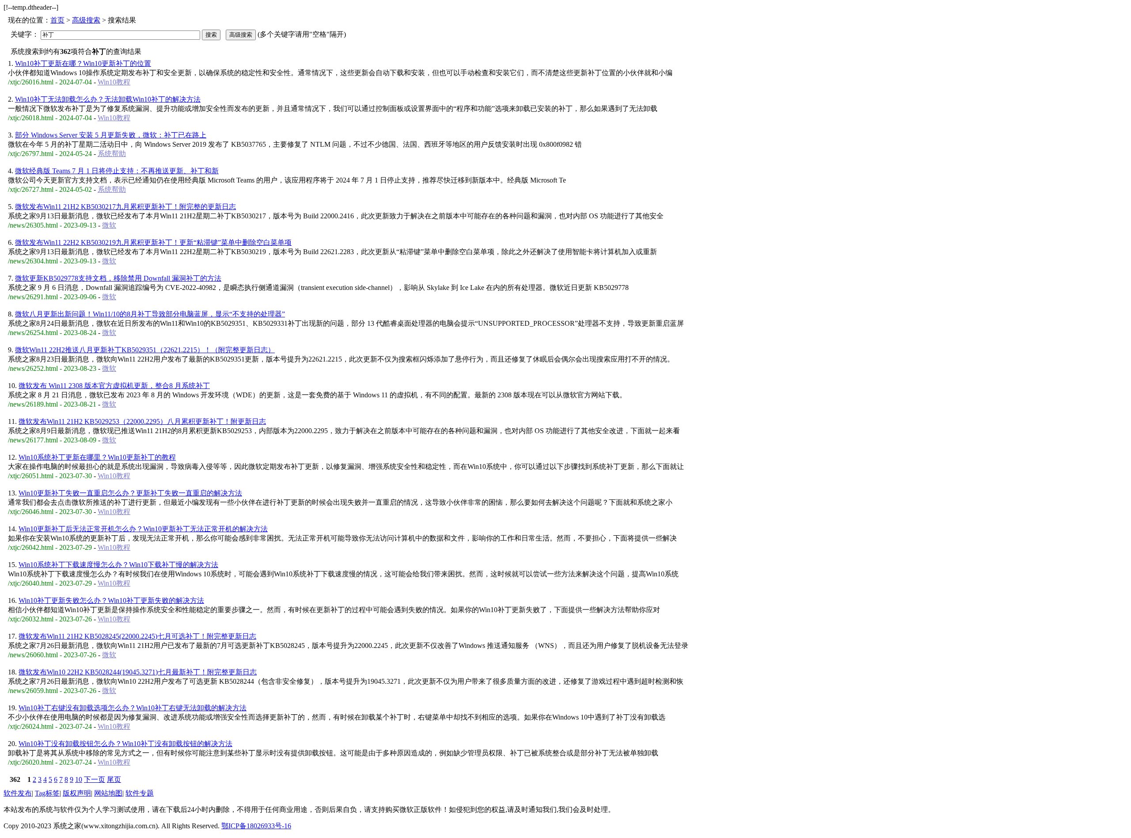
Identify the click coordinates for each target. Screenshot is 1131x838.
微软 (109, 225)
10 (78, 779)
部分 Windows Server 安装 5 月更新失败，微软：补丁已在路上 (110, 135)
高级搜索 (86, 20)
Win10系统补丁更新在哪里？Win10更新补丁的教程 (97, 457)
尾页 (114, 779)
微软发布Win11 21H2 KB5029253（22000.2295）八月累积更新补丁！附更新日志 (142, 421)
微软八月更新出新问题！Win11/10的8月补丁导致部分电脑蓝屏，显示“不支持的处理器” (150, 314)
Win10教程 (114, 82)
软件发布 (18, 793)
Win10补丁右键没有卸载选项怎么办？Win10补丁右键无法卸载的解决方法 (133, 708)
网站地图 (108, 793)
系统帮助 (112, 153)
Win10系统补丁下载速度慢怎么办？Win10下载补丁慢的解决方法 (118, 564)
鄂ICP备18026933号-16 (256, 826)
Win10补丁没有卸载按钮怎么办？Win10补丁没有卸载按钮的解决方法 (125, 743)
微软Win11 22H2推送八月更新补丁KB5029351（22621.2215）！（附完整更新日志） (145, 350)
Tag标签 (47, 793)
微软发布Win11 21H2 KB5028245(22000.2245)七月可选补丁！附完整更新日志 (137, 636)
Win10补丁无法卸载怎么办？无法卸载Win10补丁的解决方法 (108, 99)
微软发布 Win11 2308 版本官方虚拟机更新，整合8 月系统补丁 (114, 385)
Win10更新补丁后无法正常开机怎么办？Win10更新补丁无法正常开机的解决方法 (143, 529)
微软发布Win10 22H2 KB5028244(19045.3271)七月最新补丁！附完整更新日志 (138, 672)
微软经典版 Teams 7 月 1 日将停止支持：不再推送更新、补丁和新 (117, 171)
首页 (57, 20)
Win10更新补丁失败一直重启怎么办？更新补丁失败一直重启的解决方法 (130, 493)
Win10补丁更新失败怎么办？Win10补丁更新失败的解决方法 (111, 600)
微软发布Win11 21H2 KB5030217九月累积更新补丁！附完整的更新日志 (125, 206)
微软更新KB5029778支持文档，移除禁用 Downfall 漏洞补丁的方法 (118, 278)
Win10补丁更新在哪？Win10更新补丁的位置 (83, 63)
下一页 (94, 779)
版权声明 (77, 793)
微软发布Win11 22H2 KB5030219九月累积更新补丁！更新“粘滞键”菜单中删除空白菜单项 (153, 242)
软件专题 (139, 793)
